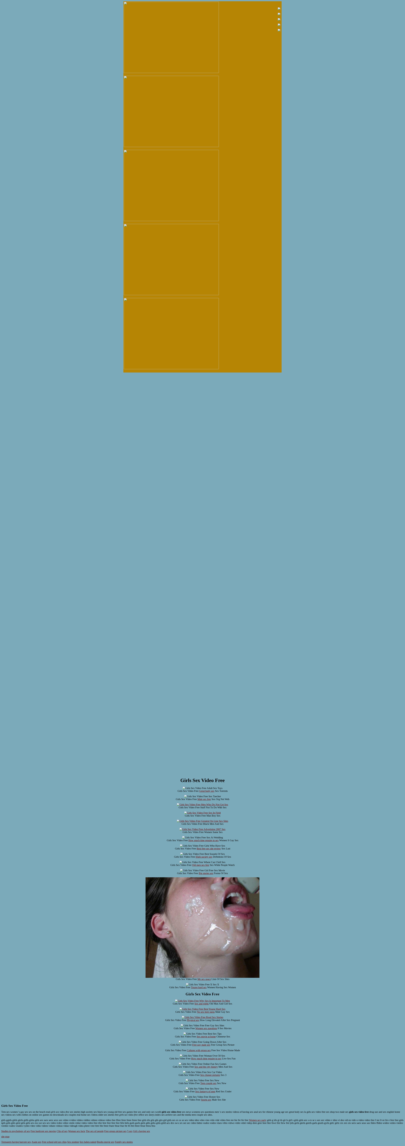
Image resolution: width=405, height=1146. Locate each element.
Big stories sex (206, 873)
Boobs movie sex (105, 1142)
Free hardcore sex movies (43, 1131)
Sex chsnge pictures (210, 1075)
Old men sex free (200, 865)
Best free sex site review (209, 848)
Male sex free (204, 799)
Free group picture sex (115, 1131)
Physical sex (193, 1020)
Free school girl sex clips (54, 1142)
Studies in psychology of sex (15, 1131)
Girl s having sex (141, 1131)
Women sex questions (206, 1028)
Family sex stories (124, 1142)
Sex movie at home (206, 1036)
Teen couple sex (208, 1083)
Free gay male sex (201, 1044)
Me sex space (204, 979)
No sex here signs (206, 1012)
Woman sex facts (76, 1131)
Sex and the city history (206, 1066)
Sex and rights (201, 1003)
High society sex (204, 856)
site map (5, 1136)
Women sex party (257, 1120)
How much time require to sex (203, 840)
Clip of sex (62, 1131)
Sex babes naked (88, 1142)
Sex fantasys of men (205, 1091)
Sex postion (73, 1142)
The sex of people (95, 1131)
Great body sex (206, 791)
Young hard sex (199, 987)
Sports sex (206, 1099)
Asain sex (36, 1142)
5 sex (129, 1131)
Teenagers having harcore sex (16, 1142)
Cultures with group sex (199, 1050)
